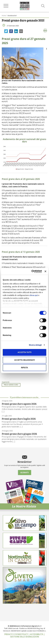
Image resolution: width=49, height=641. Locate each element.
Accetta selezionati (24, 360)
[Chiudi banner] (45, 271)
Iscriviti (24, 472)
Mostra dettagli (35, 345)
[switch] (42, 320)
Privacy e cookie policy (16, 634)
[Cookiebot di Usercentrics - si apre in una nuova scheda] (32, 271)
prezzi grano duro (11, 385)
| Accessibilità (36, 634)
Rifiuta (24, 368)
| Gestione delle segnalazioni (27, 635)
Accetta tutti (24, 352)
